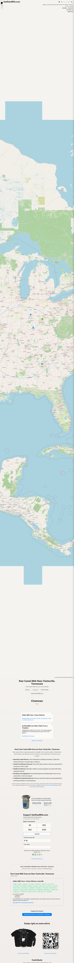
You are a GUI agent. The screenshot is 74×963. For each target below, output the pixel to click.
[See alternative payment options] (39, 854)
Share (28, 689)
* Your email (26, 844)
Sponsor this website (37, 740)
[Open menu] (71, 2)
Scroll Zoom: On (69, 9)
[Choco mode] (66, 2)
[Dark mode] (64, 2)
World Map (64, 8)
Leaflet (56, 677)
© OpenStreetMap (62, 677)
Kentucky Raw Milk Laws (37, 693)
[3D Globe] (59, 2)
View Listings (45, 689)
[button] (42, 364)
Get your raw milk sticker (51, 953)
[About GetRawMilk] (3, 952)
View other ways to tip (37, 858)
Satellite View (70, 11)
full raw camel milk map (52, 785)
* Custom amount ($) (28, 837)
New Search (70, 8)
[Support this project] (62, 2)
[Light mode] (69, 2)
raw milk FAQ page (39, 786)
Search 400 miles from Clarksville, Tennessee (37, 914)
